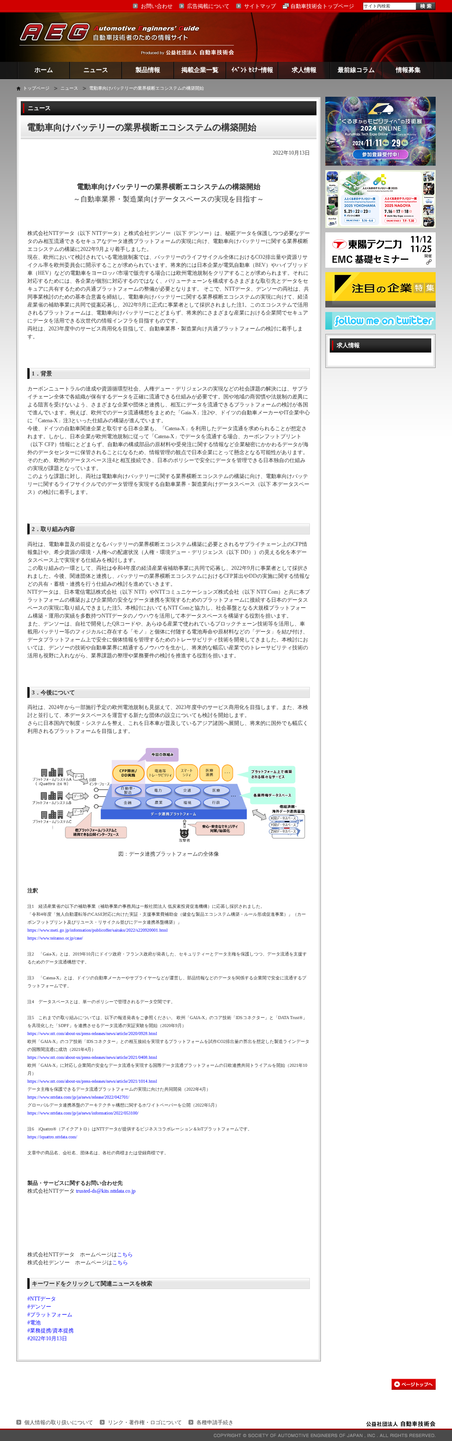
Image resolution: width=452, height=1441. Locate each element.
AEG (115, 37)
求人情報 (304, 70)
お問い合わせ (157, 6)
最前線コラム (356, 70)
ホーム (43, 70)
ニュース (95, 70)
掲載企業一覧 (199, 70)
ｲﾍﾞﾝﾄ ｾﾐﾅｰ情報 (252, 70)
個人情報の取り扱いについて (58, 1422)
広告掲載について (208, 6)
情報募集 (408, 70)
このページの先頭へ (414, 1384)
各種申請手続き (215, 1422)
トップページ (36, 88)
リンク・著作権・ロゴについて (145, 1422)
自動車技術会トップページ (322, 6)
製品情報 (148, 70)
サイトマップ (260, 6)
